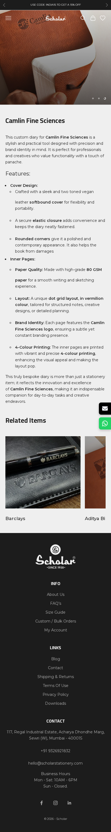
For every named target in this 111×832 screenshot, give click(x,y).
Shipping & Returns (55, 676)
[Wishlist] (103, 18)
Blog (55, 658)
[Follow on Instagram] (55, 803)
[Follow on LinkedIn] (69, 803)
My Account (55, 630)
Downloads (55, 703)
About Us (55, 594)
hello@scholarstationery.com (55, 763)
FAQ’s (55, 603)
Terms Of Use (55, 685)
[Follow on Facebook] (41, 803)
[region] (55, 57)
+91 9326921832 (55, 750)
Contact (55, 667)
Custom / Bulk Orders (55, 621)
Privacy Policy (56, 694)
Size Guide (55, 612)
